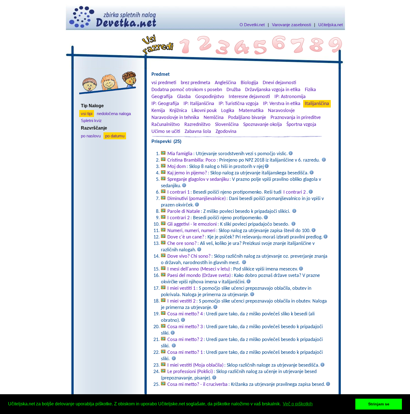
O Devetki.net (252, 24)
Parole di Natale (183, 211)
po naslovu (91, 135)
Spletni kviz (91, 120)
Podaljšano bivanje (247, 117)
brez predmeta (195, 83)
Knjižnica (178, 110)
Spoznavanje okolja (262, 124)
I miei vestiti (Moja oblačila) (195, 365)
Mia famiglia (179, 154)
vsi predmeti (163, 83)
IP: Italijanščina (199, 103)
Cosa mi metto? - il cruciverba (197, 384)
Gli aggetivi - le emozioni (192, 224)
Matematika (251, 110)
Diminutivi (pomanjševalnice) (196, 198)
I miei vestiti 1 (181, 288)
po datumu (114, 135)
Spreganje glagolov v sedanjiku (198, 179)
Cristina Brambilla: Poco (191, 160)
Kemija (158, 110)
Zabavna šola (198, 131)
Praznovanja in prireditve (296, 117)
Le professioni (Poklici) (190, 371)
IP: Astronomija (290, 96)
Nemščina (214, 117)
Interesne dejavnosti (249, 96)
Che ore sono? (182, 243)
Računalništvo (165, 124)
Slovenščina (227, 124)
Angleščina (225, 83)
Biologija (249, 83)
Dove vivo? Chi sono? (189, 256)
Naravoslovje (281, 110)
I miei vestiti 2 (181, 301)
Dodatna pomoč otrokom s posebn (186, 89)
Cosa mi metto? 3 (185, 327)
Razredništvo (197, 124)
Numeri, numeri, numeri (191, 230)
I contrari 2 (294, 192)
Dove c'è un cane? (185, 237)
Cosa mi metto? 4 (185, 314)
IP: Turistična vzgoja (239, 103)
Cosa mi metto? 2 (185, 339)
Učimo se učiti (165, 131)
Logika (227, 110)
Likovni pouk (204, 110)
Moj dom (176, 166)
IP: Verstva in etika (281, 103)
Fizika (310, 89)
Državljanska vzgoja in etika (272, 89)
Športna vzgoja (301, 124)
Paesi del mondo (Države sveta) (199, 275)
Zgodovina (226, 131)
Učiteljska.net (330, 24)
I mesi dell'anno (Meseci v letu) (198, 269)
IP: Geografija (165, 103)
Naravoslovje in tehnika (175, 117)
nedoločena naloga (114, 113)
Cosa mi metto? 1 (185, 352)
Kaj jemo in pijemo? (187, 173)
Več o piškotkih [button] (298, 403)
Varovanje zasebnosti (291, 24)
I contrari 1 (178, 192)
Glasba (184, 96)
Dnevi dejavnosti (279, 83)
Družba (233, 89)
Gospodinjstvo (209, 96)
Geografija (162, 96)
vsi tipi (86, 113)
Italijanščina (317, 103)
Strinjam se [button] (378, 404)
